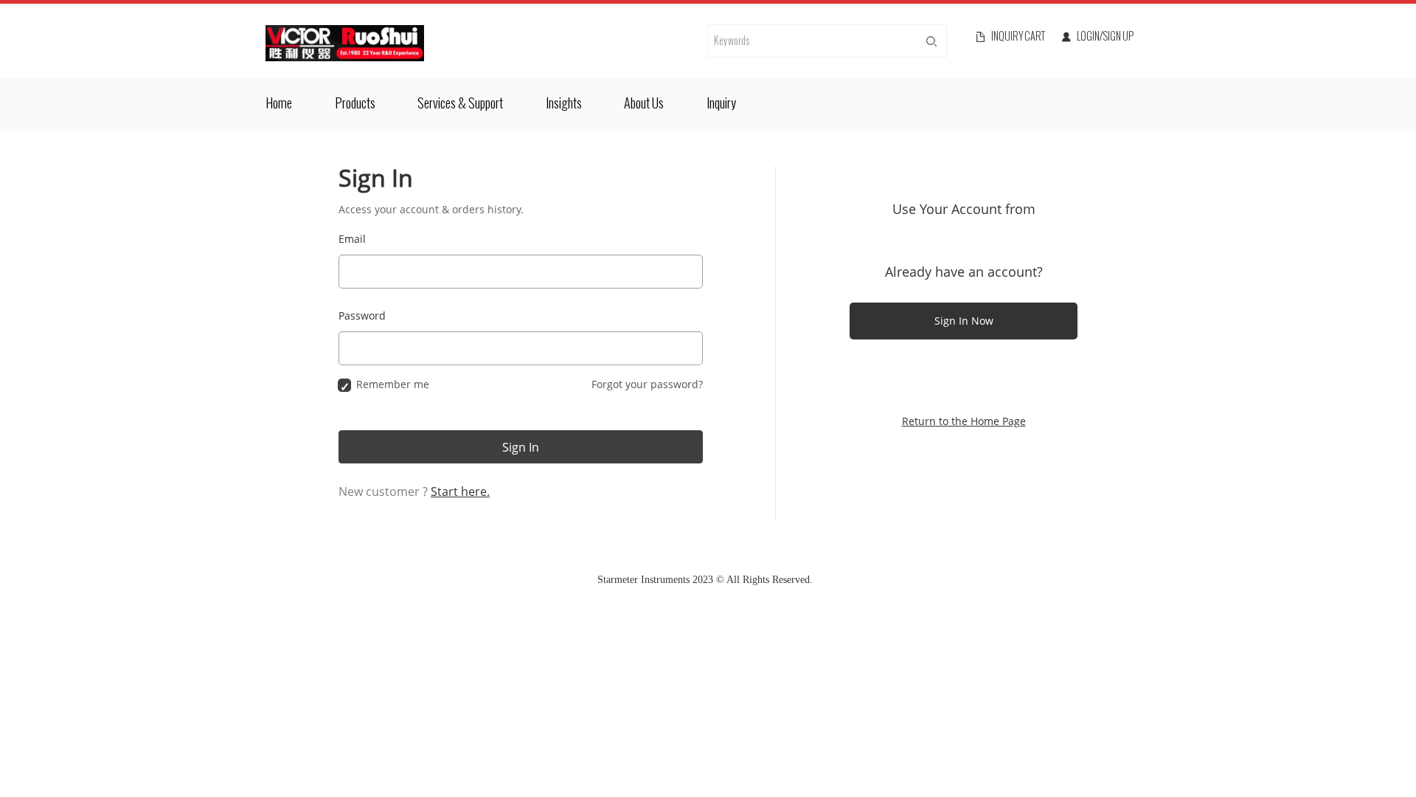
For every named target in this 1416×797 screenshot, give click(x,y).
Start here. (460, 491)
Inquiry (721, 103)
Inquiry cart (1018, 37)
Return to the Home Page (964, 421)
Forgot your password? (647, 384)
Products (355, 103)
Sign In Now (963, 321)
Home (279, 103)
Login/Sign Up (1105, 37)
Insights (564, 103)
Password (362, 315)
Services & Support (460, 103)
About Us (644, 103)
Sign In (520, 447)
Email (352, 239)
